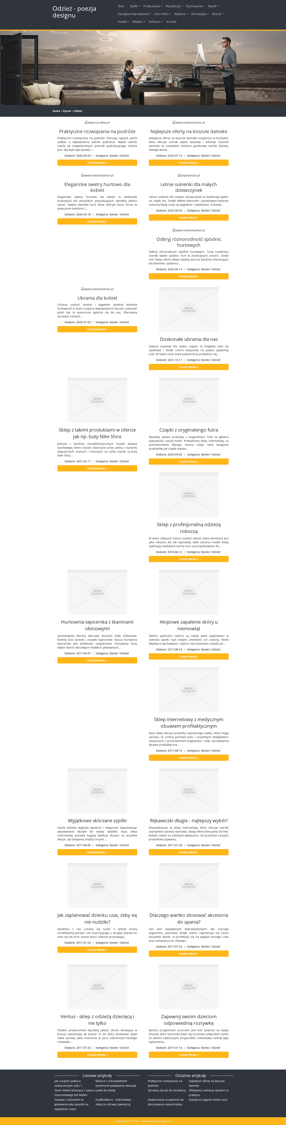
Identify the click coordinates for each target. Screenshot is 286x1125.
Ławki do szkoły (105, 1090)
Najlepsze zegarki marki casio (208, 1099)
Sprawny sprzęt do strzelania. (167, 1090)
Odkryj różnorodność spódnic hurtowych (188, 242)
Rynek (67, 111)
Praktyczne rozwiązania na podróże (97, 131)
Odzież (78, 111)
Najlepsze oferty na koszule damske (188, 131)
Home (56, 111)
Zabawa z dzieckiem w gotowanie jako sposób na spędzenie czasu (71, 1104)
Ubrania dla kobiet (97, 298)
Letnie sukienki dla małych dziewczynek (189, 187)
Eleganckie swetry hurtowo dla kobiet (97, 187)
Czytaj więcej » (97, 162)
